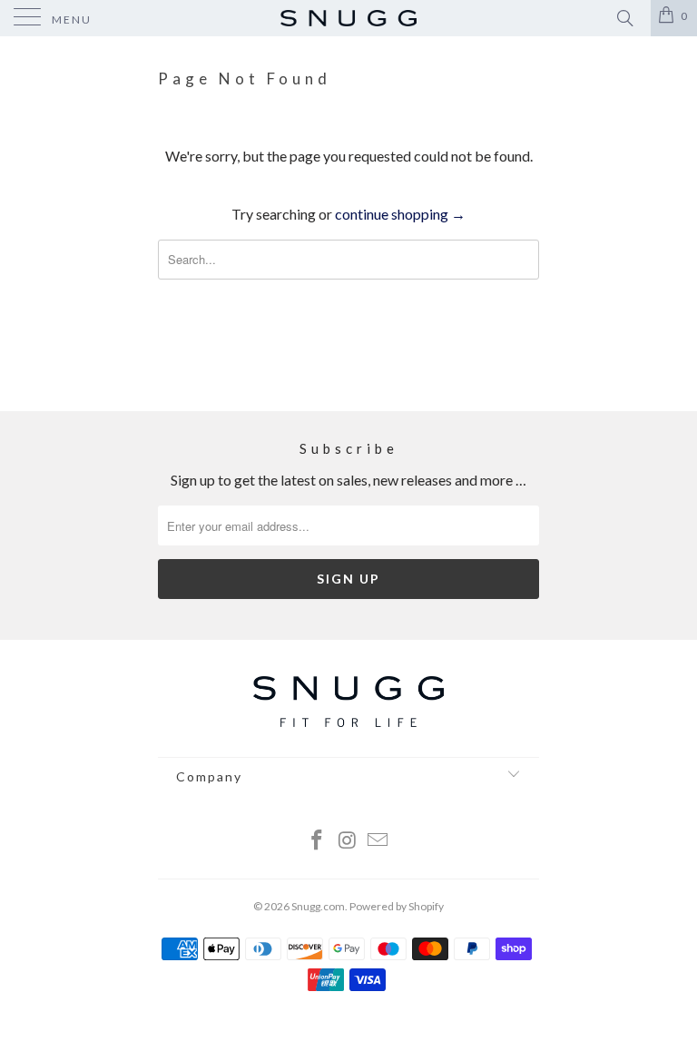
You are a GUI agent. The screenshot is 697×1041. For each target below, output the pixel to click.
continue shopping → (400, 213)
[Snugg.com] (348, 18)
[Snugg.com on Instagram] (347, 841)
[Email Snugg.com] (378, 841)
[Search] (623, 17)
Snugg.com (318, 906)
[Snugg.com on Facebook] (316, 841)
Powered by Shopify (396, 906)
